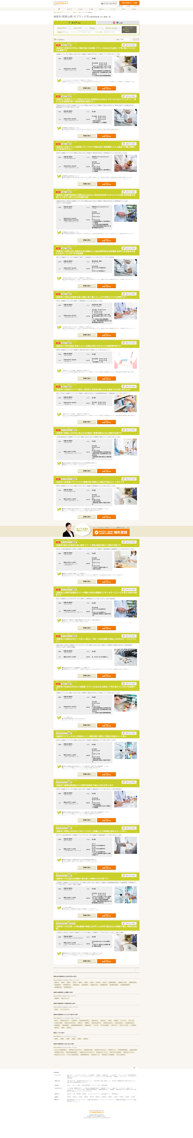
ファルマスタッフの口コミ (81, 1075)
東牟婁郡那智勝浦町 (125, 984)
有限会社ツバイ (112, 1050)
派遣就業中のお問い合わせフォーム (84, 1081)
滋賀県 (56, 1038)
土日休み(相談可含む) (84, 1020)
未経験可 (116, 1020)
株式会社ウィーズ (95, 1054)
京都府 (61, 1038)
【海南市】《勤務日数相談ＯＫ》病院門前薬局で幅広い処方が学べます (84, 785)
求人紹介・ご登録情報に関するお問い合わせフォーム (123, 1081)
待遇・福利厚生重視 (86, 1085)
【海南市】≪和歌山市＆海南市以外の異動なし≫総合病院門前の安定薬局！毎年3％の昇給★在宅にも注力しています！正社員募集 (95, 252)
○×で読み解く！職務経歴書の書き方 (91, 1088)
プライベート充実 (96, 1085)
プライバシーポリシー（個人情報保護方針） (127, 1075)
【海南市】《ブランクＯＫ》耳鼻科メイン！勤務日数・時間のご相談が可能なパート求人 (91, 736)
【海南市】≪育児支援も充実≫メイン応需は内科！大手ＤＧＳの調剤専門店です (88, 345)
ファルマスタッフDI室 (80, 1089)
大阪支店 (116, 1097)
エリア (76, 22)
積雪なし (69, 1027)
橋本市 (68, 982)
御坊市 (80, 982)
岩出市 (104, 982)
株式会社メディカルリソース (73, 1101)
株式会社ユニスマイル (129, 1052)
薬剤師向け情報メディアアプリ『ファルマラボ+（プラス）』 (79, 1091)
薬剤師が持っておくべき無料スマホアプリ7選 (126, 1089)
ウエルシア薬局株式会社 (72, 1054)
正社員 (56, 1009)
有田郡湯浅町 (58, 984)
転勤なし (80, 1023)
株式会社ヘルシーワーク (101, 1052)
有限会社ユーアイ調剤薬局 (108, 1054)
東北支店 (75, 1097)
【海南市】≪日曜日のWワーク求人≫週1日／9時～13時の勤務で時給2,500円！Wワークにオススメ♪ (96, 640)
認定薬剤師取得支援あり (76, 1025)
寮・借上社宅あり (119, 1023)
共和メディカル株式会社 (115, 1052)
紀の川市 (98, 982)
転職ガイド (115, 1088)
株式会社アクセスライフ (100, 1050)
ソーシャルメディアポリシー (87, 1076)
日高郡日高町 (76, 984)
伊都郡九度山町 (132, 982)
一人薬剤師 (133, 1025)
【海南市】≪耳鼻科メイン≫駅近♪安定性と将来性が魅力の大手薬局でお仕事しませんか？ (93, 389)
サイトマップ (131, 1076)
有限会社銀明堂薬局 (122, 1050)
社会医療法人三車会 (59, 1052)
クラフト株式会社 (121, 1054)
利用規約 (116, 1076)
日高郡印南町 (85, 984)
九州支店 (133, 1097)
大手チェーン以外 (124, 1025)
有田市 (74, 982)
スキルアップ (70, 1089)
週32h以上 (103, 1020)
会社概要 (128, 6)
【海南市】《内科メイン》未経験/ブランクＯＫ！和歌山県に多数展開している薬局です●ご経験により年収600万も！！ (95, 147)
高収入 (62, 1027)
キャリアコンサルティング (94, 1094)
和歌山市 (57, 982)
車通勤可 (87, 1023)
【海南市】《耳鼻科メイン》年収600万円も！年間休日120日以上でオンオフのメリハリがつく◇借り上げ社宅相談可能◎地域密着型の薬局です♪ (96, 100)
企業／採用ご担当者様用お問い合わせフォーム (77, 1082)
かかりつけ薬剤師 (104, 1025)
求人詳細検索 (91, 1075)
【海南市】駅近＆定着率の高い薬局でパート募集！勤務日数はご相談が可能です (88, 545)
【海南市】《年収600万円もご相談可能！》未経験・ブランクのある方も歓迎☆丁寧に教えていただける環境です (95, 49)
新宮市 (91, 982)
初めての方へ (70, 1075)
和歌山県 (75, 12)
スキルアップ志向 (76, 1085)
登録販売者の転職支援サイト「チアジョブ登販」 (126, 1099)
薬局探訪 (112, 1089)
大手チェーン (114, 1025)
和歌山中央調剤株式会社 (71, 1052)
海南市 (79, 12)
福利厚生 (84, 1094)
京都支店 (110, 1097)
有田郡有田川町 (66, 984)
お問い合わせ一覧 (71, 1081)
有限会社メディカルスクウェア (87, 1052)
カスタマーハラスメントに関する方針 (103, 1076)
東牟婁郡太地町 (58, 987)
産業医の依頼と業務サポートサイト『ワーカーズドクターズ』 (101, 1099)
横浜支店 (98, 1097)
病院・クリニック (65, 998)
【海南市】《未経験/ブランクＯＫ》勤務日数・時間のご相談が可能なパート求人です (90, 482)
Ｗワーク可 (131, 1020)
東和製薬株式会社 (85, 1054)
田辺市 (86, 982)
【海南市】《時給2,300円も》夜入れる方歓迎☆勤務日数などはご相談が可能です (89, 433)
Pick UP (68, 1085)
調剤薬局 (57, 998)
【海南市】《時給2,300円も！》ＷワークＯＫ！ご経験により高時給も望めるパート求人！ (91, 831)
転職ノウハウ (130, 1088)
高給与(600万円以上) (96, 1023)
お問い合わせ (136, 6)
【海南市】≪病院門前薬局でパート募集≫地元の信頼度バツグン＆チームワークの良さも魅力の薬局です (96, 593)
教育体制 (79, 1094)
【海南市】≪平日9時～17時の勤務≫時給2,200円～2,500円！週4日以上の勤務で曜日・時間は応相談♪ (96, 927)
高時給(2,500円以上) (108, 1023)
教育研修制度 (115, 1094)
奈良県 (79, 1038)
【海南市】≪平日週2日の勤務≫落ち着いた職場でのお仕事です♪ (83, 878)
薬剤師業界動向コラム (103, 1089)
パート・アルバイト (64, 1009)
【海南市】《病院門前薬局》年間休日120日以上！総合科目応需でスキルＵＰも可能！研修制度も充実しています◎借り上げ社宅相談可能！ (95, 195)
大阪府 (67, 1038)
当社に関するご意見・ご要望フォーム (102, 1081)
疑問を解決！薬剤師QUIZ (91, 1089)
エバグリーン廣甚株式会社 (60, 1050)
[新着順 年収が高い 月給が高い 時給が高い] (126, 39)
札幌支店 (69, 1097)
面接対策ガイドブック (106, 1088)
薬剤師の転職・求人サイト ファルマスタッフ (62, 12)
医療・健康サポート (106, 1094)
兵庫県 (73, 1038)
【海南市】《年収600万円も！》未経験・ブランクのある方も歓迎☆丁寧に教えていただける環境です (95, 687)
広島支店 (127, 1097)
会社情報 (98, 1075)
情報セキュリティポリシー (73, 1076)
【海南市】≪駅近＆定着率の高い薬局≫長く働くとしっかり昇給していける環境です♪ (91, 296)
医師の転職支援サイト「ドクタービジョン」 (76, 1099)
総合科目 (57, 1027)
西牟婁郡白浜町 (103, 984)
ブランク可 (123, 1020)
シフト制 (96, 1025)
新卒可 (109, 1020)
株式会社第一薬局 (88, 1050)
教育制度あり (88, 1025)
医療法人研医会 (133, 1050)
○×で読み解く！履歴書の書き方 (74, 1088)
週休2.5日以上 (95, 1020)
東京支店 (92, 1097)
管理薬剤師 (57, 1025)
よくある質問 (113, 1075)
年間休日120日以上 (64, 1020)
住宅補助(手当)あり (130, 1023)
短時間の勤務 (105, 1085)
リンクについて (123, 1076)
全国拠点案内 (105, 1075)
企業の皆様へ (121, 6)
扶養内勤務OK (65, 1025)
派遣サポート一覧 (71, 1094)
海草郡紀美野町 (112, 982)
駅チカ (56, 1020)
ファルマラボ (122, 1088)
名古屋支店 (103, 1097)
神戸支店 (121, 1097)
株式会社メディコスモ (59, 1054)
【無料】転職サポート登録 (129, 3)
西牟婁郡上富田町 (114, 984)
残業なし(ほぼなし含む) (70, 1023)
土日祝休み (74, 1020)
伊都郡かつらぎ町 (122, 982)
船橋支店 (86, 1097)
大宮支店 (80, 1097)
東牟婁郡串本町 (67, 987)
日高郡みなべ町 (94, 984)
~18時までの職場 (58, 1023)
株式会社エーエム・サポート (75, 1050)
